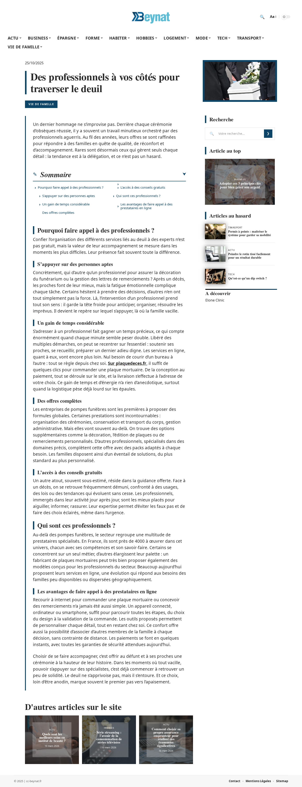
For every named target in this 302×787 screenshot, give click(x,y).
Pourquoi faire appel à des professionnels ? (70, 187)
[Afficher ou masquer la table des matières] (128, 174)
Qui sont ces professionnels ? (138, 195)
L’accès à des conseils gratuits (142, 187)
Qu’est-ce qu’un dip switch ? (247, 278)
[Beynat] (151, 17)
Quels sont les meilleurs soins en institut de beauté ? (52, 737)
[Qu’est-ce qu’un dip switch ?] (215, 276)
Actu (52, 729)
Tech (231, 274)
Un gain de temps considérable (66, 204)
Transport (235, 227)
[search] (262, 16)
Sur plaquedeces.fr (127, 363)
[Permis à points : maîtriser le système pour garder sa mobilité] (215, 231)
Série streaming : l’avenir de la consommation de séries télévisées (109, 737)
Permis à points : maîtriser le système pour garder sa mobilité (249, 233)
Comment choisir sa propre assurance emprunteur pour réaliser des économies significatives (166, 737)
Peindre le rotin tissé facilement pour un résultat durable (249, 256)
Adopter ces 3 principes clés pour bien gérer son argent (240, 185)
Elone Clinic (214, 300)
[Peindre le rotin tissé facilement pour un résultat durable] (215, 254)
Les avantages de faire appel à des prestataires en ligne (146, 206)
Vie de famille (41, 104)
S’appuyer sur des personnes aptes (68, 195)
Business (240, 179)
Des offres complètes (58, 212)
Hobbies (109, 728)
